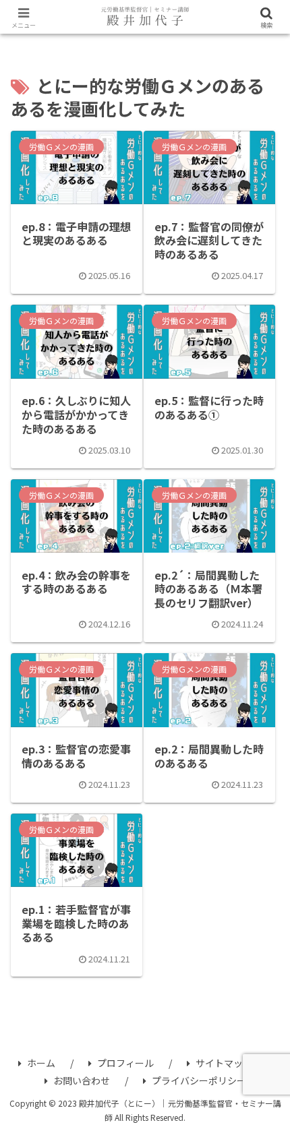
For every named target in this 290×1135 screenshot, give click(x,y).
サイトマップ (224, 1063)
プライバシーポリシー (199, 1080)
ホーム (41, 1063)
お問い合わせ (81, 1080)
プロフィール (125, 1063)
